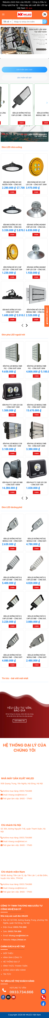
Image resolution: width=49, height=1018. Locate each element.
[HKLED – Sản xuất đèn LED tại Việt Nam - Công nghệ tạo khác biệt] (24, 14)
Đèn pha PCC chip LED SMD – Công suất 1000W (12, 483)
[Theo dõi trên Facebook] (3, 997)
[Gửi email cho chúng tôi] (8, 997)
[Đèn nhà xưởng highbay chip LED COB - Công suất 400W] (36, 209)
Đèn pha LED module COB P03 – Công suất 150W (12, 445)
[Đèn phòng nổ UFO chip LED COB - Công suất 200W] (36, 166)
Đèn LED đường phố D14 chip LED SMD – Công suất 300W (12, 578)
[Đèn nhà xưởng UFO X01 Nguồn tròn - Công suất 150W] (12, 166)
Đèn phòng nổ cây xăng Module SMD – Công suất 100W (36, 311)
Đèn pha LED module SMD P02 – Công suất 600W (12, 367)
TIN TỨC (7, 974)
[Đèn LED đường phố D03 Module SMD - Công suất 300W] (12, 97)
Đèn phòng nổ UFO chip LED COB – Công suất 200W (36, 183)
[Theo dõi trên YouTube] (13, 997)
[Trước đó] (22, 326)
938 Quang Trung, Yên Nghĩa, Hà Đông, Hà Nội (22, 783)
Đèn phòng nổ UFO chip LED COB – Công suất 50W (12, 268)
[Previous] (2, 103)
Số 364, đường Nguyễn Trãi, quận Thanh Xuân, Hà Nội (23, 830)
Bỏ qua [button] (29, 8)
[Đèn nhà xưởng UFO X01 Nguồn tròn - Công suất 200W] (12, 209)
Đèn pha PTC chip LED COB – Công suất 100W (12, 406)
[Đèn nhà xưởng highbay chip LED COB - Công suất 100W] (36, 251)
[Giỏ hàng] (44, 14)
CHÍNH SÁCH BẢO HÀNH (14, 970)
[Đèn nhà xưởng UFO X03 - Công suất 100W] (12, 294)
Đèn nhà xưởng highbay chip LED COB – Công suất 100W (36, 268)
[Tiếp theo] (26, 326)
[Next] (47, 103)
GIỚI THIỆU (8, 953)
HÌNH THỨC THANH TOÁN (15, 966)
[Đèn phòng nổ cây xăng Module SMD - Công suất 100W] (36, 294)
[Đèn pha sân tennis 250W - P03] (37, 97)
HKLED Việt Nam (33, 1015)
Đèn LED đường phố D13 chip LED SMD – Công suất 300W (37, 578)
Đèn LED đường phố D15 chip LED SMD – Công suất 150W (12, 617)
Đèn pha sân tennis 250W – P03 (36, 114)
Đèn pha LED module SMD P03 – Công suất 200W (36, 445)
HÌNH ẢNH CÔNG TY (12, 957)
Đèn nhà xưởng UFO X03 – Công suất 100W (12, 311)
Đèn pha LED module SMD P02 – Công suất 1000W (36, 406)
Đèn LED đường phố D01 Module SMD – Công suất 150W (12, 656)
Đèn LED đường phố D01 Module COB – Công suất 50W (12, 540)
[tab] (24, 69)
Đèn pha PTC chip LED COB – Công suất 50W (37, 483)
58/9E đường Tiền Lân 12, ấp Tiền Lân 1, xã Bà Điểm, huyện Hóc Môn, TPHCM (24, 877)
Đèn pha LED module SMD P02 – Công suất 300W (36, 367)
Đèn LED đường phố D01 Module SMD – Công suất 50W (37, 656)
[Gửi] (44, 21)
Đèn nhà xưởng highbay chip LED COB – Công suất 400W (36, 226)
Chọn (12, 123)
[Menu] (3, 14)
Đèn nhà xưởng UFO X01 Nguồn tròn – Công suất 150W (12, 183)
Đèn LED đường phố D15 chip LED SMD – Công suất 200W (37, 617)
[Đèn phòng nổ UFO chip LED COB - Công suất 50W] (12, 251)
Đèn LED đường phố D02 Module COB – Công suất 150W (36, 540)
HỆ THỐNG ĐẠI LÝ (11, 961)
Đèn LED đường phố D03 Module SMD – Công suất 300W (12, 114)
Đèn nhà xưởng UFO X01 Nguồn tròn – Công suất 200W (12, 226)
